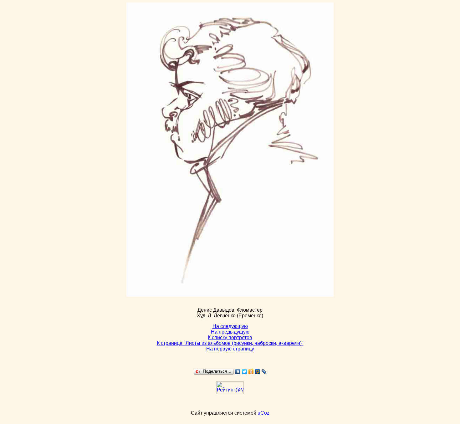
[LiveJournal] (264, 372)
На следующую (230, 326)
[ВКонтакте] (238, 372)
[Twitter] (244, 372)
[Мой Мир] (257, 372)
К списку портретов (230, 337)
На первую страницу (230, 348)
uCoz (263, 413)
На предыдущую (230, 332)
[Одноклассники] (251, 372)
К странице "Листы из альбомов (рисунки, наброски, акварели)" (230, 343)
